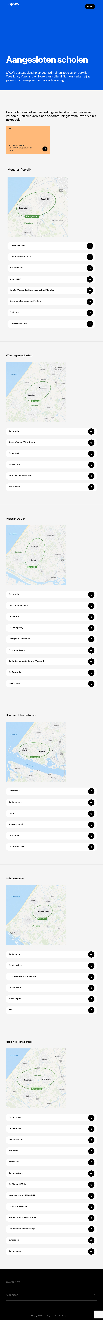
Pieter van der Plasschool (20, 475)
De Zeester (15, 279)
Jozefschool (14, 790)
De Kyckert (14, 453)
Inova (11, 813)
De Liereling (14, 594)
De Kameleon (15, 987)
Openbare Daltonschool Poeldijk (25, 301)
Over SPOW (13, 1282)
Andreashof (14, 486)
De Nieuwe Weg (17, 245)
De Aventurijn (15, 672)
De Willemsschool (18, 323)
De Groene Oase (16, 846)
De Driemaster (15, 802)
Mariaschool (14, 464)
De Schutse (14, 835)
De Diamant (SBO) (17, 1184)
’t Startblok (14, 1240)
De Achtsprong (16, 627)
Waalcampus (15, 998)
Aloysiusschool (16, 824)
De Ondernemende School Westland (26, 661)
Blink (11, 1009)
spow (14, 3)
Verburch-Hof (16, 267)
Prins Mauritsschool (18, 650)
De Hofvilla (14, 431)
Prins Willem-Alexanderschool (23, 976)
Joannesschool (16, 1139)
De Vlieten (14, 616)
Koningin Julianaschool (19, 638)
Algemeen (12, 1294)
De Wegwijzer (15, 965)
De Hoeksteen (15, 1251)
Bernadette (14, 1161)
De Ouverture (15, 1117)
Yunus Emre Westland (19, 1206)
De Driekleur (14, 954)
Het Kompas (14, 683)
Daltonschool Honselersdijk (22, 1228)
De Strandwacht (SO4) (21, 256)
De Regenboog (16, 1128)
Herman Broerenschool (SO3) (23, 1217)
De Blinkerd (15, 312)
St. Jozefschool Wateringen (22, 442)
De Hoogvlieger (16, 1173)
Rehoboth (13, 1150)
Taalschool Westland (18, 605)
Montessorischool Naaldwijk (22, 1195)
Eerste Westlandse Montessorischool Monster (32, 290)
